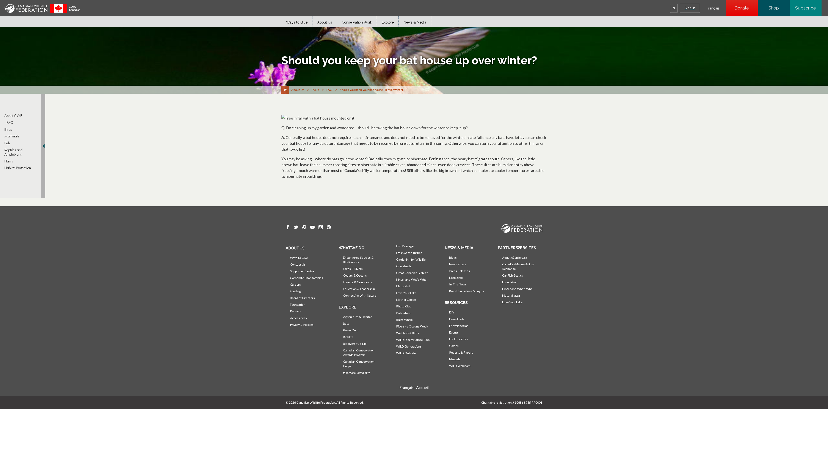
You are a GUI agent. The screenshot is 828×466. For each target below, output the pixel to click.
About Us (324, 22)
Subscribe (808, 8)
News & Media (414, 22)
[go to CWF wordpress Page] (304, 228)
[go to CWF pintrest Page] (329, 228)
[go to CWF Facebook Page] (288, 228)
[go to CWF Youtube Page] (312, 228)
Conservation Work (357, 22)
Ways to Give (296, 22)
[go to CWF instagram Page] (320, 228)
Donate (746, 8)
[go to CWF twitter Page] (296, 228)
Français (713, 8)
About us (295, 248)
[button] (674, 8)
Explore (388, 22)
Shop (779, 8)
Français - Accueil (414, 387)
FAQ (9, 122)
